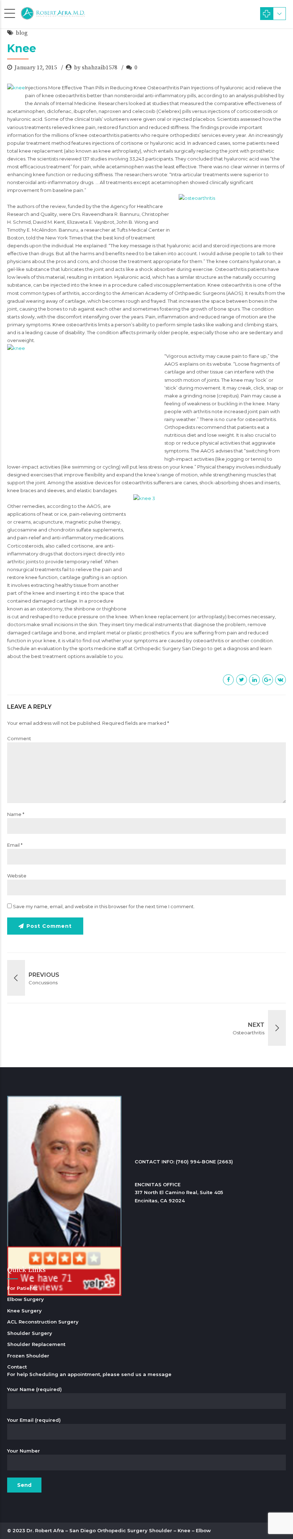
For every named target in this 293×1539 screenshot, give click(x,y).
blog (22, 32)
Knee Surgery (24, 1310)
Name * (15, 814)
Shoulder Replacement (36, 1344)
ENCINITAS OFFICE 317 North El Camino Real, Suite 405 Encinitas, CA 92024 (179, 1192)
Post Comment (49, 926)
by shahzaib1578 (95, 67)
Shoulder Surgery (29, 1333)
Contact (17, 1367)
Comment (19, 738)
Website (16, 876)
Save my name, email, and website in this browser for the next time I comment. (104, 906)
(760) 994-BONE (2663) (204, 1161)
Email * (15, 845)
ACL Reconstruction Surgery (43, 1322)
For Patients (22, 1288)
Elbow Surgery (25, 1299)
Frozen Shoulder (28, 1356)
